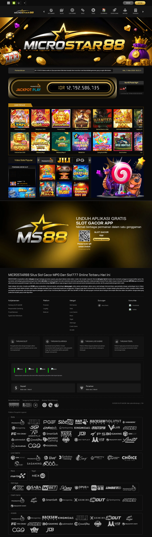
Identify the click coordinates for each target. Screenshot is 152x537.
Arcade (125, 13)
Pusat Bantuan (13, 312)
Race (82, 13)
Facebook (136, 305)
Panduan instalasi (101, 239)
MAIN (21, 118)
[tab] (48, 160)
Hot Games (51, 13)
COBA (49, 170)
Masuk (128, 3)
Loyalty (45, 309)
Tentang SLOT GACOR (15, 305)
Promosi (135, 13)
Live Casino (72, 13)
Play (37, 90)
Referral (45, 312)
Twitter (135, 309)
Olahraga (104, 13)
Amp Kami (105, 305)
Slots (62, 13)
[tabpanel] (76, 41)
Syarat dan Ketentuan (15, 316)
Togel (93, 13)
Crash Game (114, 13)
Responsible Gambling (15, 309)
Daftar (140, 3)
